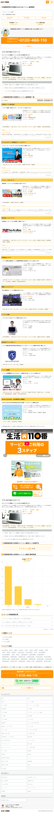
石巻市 (11, 650)
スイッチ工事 (4, 729)
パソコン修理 (25, 667)
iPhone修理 (4, 768)
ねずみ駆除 (30, 715)
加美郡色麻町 (32, 654)
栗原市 (8, 652)
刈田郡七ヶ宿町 (6, 659)
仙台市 (35, 652)
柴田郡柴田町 (32, 659)
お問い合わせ (30, 784)
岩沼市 (46, 650)
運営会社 (29, 791)
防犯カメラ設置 (5, 761)
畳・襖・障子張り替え (6, 740)
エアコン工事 (30, 726)
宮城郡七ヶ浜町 (30, 661)
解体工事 (29, 754)
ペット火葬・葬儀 (31, 747)
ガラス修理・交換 (31, 733)
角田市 (36, 650)
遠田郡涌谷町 (5, 656)
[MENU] (52, 2)
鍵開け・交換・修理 (5, 733)
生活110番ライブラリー (32, 777)
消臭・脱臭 (30, 743)
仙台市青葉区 (42, 652)
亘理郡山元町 (13, 661)
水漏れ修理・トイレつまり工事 (8, 736)
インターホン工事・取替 (32, 729)
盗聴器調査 (30, 761)
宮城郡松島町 (21, 661)
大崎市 (13, 654)
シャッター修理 (31, 701)
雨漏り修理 (30, 736)
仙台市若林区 (29, 652)
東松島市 (14, 652)
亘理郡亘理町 (5, 661)
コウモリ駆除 (4, 719)
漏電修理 (3, 722)
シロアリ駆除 (4, 705)
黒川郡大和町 (47, 661)
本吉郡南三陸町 (30, 656)
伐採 (28, 698)
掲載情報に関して (31, 780)
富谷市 (18, 654)
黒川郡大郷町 (47, 656)
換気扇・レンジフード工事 (7, 726)
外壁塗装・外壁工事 (5, 757)
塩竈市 (15, 650)
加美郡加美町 (40, 654)
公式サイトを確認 (27, 65)
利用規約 (3, 791)
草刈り (3, 701)
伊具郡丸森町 (48, 659)
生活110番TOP (4, 667)
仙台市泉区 (5, 650)
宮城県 (30, 667)
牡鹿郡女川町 (21, 656)
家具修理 (29, 750)
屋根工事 (3, 754)
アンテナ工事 (30, 719)
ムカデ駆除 (30, 708)
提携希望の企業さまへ (6, 800)
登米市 (3, 652)
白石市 (26, 650)
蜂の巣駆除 (4, 708)
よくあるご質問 (5, 784)
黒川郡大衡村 (39, 656)
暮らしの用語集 (5, 780)
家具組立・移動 (5, 764)
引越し (29, 764)
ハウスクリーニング (5, 743)
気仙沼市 (21, 650)
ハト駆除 (3, 715)
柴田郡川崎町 (40, 659)
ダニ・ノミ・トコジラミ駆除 (33, 705)
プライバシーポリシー (32, 787)
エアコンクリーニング (6, 747)
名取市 (31, 650)
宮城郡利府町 (39, 661)
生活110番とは (4, 777)
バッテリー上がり (31, 740)
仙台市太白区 (21, 652)
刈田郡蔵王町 (24, 654)
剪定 (3, 698)
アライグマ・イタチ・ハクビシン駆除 (35, 712)
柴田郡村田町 (24, 659)
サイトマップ (4, 787)
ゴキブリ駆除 (4, 712)
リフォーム (30, 757)
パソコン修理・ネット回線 (15, 667)
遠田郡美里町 (13, 656)
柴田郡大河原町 (15, 659)
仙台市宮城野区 (6, 654)
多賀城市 (41, 650)
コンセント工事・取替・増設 (33, 722)
